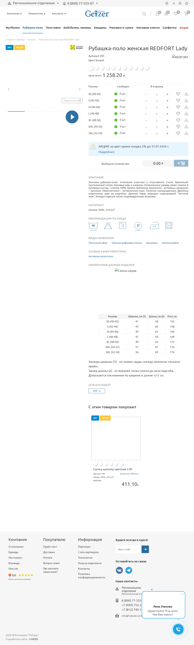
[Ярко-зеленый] (124, 68)
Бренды (13, 552)
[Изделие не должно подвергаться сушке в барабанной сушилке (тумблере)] (170, 227)
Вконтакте (119, 570)
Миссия (13, 568)
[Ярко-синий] (113, 68)
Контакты (84, 568)
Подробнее (107, 152)
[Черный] (102, 68)
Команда (14, 563)
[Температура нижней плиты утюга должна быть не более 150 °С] (154, 227)
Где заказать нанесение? (50, 570)
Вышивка (151, 242)
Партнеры (84, 546)
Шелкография (170, 242)
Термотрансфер (97, 242)
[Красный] (141, 68)
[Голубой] (119, 68)
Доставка (49, 552)
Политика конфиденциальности (91, 575)
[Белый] (91, 68)
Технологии (85, 557)
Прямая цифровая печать (127, 242)
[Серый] (115, 463)
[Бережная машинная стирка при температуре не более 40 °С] (93, 227)
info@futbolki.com (132, 615)
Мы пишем (15, 557)
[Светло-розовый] (147, 68)
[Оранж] (136, 68)
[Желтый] (130, 68)
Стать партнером (88, 552)
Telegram (129, 570)
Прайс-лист (50, 546)
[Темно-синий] (108, 68)
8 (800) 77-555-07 (80, 3)
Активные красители (100, 256)
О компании (16, 546)
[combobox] (33, 3)
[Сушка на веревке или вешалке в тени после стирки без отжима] (124, 227)
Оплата (47, 557)
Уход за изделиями (90, 563)
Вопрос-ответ (51, 563)
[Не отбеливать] (108, 227)
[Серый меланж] (96, 68)
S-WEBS (33, 639)
